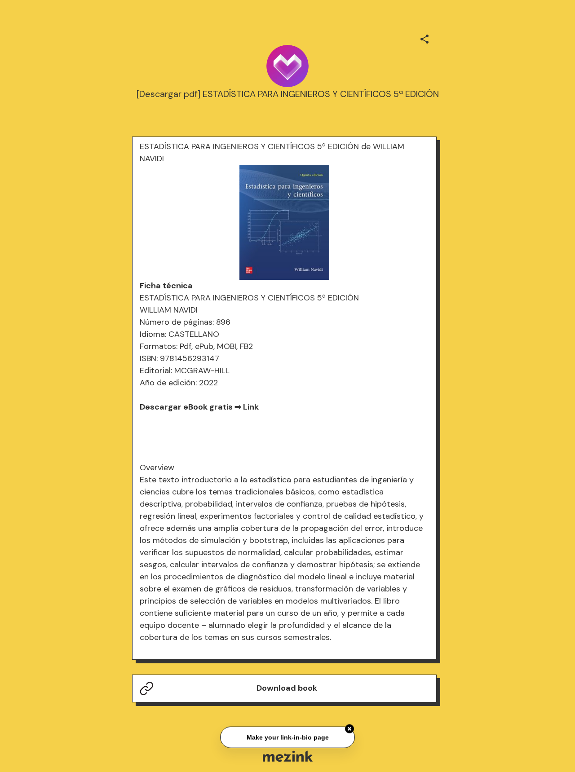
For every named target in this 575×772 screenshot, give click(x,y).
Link (251, 406)
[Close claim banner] (349, 727)
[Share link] (424, 37)
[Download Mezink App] (288, 756)
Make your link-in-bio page (287, 736)
